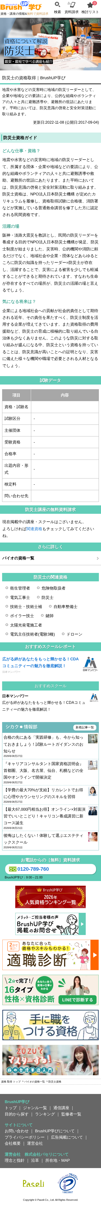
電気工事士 (20, 597)
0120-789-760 (33, 869)
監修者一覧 (71, 1114)
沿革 (35, 1160)
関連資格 (34, 529)
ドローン (74, 634)
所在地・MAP (57, 1160)
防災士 (48, 597)
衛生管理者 (20, 588)
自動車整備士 (66, 606)
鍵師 (50, 616)
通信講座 (61, 1108)
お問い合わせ (17, 1131)
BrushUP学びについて (55, 1131)
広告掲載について (67, 1137)
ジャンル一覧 (35, 1108)
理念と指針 (15, 1160)
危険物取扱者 (54, 588)
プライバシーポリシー (25, 1137)
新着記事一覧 (85, 727)
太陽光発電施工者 (26, 625)
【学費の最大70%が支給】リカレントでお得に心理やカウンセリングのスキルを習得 (43, 795)
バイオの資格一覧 (18, 558)
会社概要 (13, 1143)
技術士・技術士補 (26, 606)
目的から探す (17, 1114)
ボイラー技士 (22, 616)
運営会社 (35, 1143)
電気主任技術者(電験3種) (32, 634)
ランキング (45, 1114)
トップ (11, 1108)
